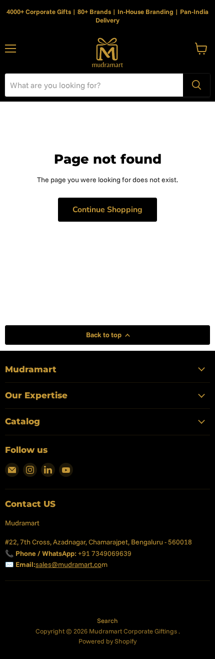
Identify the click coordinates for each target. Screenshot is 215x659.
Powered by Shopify (107, 641)
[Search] (196, 85)
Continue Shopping (107, 209)
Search (107, 620)
